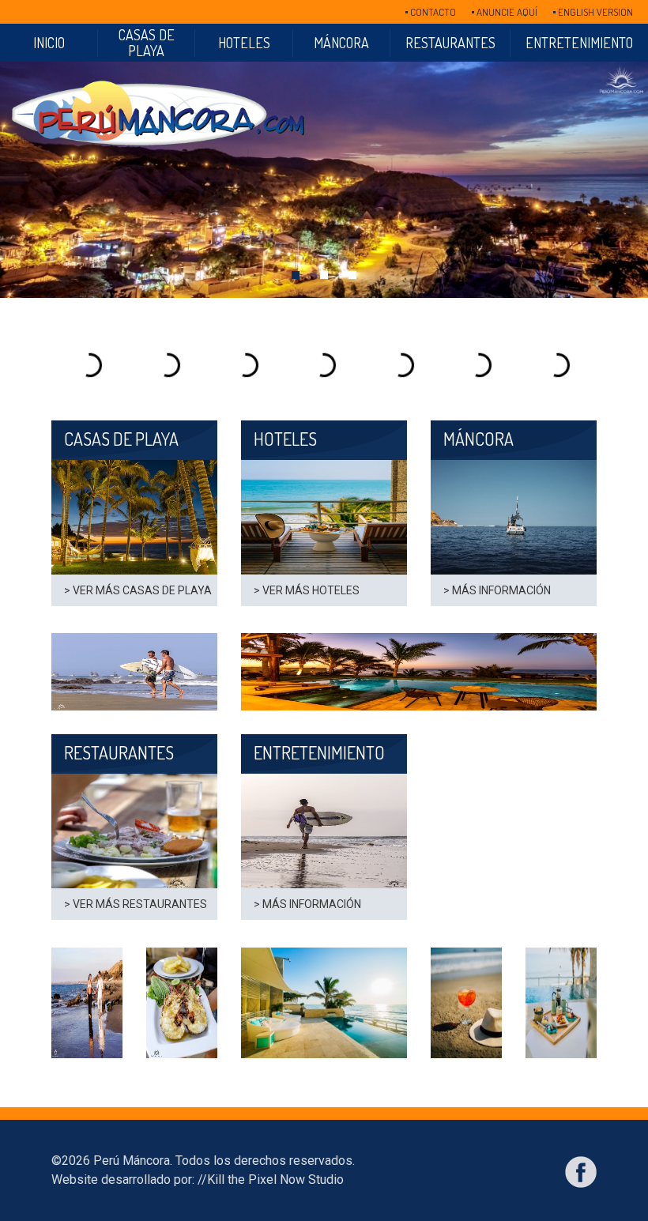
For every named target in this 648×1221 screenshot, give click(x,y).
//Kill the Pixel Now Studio (271, 1179)
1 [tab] (296, 275)
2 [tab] (324, 275)
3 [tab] (352, 275)
